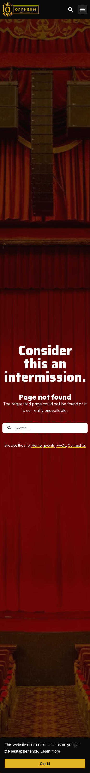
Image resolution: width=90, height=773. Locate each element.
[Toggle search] (70, 9)
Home (36, 445)
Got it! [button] (45, 764)
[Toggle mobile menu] (82, 9)
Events (49, 445)
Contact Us (77, 445)
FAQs (61, 445)
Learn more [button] (50, 751)
